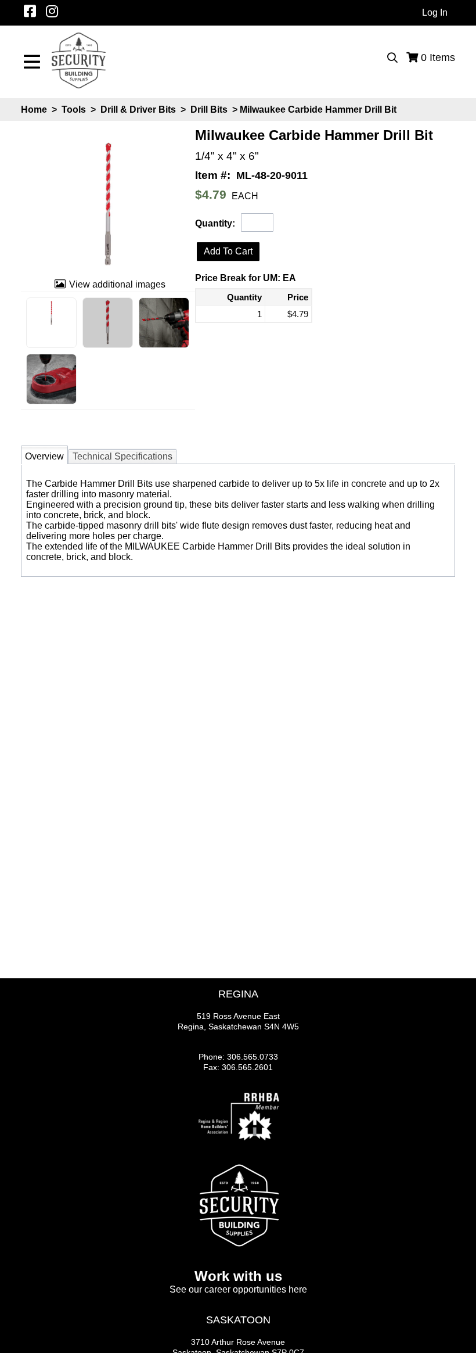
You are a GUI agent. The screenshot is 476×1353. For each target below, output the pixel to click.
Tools (73, 109)
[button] (228, 251)
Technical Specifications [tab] (122, 456)
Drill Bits (209, 109)
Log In (435, 12)
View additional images (117, 284)
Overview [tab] (44, 456)
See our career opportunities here (238, 1289)
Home (34, 109)
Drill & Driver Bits (138, 109)
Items (438, 57)
